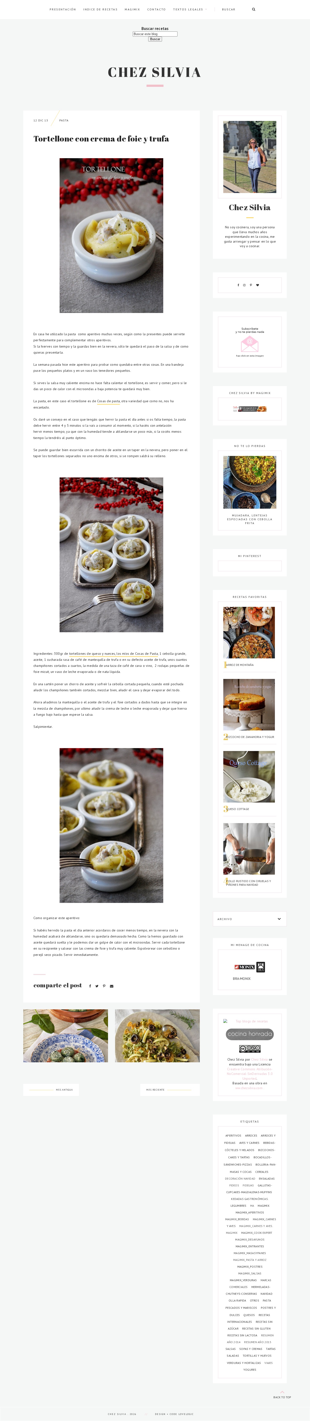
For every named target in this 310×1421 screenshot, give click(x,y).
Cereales (261, 1172)
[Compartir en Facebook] (90, 986)
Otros (255, 1300)
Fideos (234, 1185)
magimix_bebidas (237, 1219)
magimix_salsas (249, 1273)
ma (252, 1205)
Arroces (251, 1135)
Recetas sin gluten (256, 1328)
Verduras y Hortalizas (244, 1363)
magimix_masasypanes (250, 1253)
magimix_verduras (244, 1280)
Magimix (132, 9)
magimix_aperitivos (250, 1212)
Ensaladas (267, 1178)
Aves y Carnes (249, 1143)
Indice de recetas (100, 9)
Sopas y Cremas (251, 1349)
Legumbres (239, 1205)
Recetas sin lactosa (242, 1335)
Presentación (63, 9)
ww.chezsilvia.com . (249, 1088)
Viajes (268, 1363)
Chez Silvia (155, 72)
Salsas (230, 1349)
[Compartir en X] (97, 986)
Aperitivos (233, 1135)
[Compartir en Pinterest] (104, 986)
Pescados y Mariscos (241, 1307)
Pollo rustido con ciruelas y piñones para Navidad (248, 882)
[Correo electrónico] (111, 986)
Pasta (64, 120)
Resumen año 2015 (257, 1342)
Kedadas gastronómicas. (250, 1199)
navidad (266, 1293)
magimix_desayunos (249, 1239)
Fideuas (249, 1185)
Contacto (156, 9)
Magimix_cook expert (256, 1233)
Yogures (249, 1369)
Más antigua (64, 1089)
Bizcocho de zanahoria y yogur (250, 737)
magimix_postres (250, 1266)
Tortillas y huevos (257, 1355)
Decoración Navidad (240, 1178)
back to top (282, 1397)
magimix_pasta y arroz (249, 1260)
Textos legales (188, 9)
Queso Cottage (237, 809)
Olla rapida (238, 1300)
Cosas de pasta (108, 401)
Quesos (249, 1315)
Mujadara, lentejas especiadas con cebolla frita (249, 519)
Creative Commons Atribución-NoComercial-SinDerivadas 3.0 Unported (250, 1074)
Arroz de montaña (239, 665)
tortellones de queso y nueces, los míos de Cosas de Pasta (113, 653)
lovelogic (186, 1414)
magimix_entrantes (250, 1246)
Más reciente (155, 1089)
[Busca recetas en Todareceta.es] (249, 1021)
